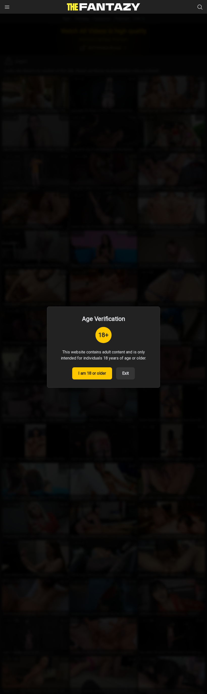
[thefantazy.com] (103, 7)
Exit (125, 373)
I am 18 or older (92, 373)
